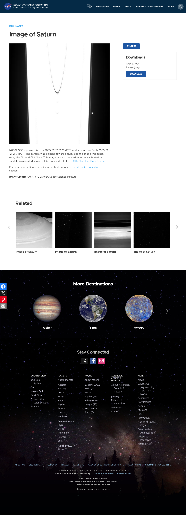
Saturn (61, 408)
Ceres (61, 429)
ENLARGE (131, 46)
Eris (60, 441)
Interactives (144, 418)
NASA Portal (134, 465)
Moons (88, 376)
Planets (62, 376)
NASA (8, 6)
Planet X (62, 449)
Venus (61, 392)
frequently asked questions (84, 167)
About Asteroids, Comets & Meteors (120, 388)
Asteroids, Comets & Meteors (117, 378)
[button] (171, 6)
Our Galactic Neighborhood (30, 8)
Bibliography (36, 465)
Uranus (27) (90, 404)
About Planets (65, 380)
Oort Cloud (37, 395)
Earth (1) (89, 388)
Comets (115, 411)
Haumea (62, 437)
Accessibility (164, 465)
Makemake (63, 433)
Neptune (62, 416)
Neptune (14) (91, 408)
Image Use (78, 465)
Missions (142, 410)
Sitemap (149, 465)
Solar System (38, 376)
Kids (140, 414)
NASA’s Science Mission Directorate (112, 474)
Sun (33, 387)
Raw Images (16, 26)
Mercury (139, 327)
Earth (93, 327)
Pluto (60, 425)
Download (136, 74)
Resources (143, 398)
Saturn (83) (90, 400)
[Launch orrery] (89, 7)
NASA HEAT (144, 444)
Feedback (52, 465)
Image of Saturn (26, 251)
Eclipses (35, 407)
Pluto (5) (89, 412)
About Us (20, 465)
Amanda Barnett (100, 479)
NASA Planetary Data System (88, 161)
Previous (9, 227)
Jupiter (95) (90, 396)
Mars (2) (88, 392)
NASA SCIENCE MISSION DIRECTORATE (106, 465)
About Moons (91, 380)
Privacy (65, 465)
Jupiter (47, 327)
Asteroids (116, 407)
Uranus (61, 412)
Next (177, 227)
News (141, 380)
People (141, 406)
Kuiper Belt (37, 391)
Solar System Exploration (30, 4)
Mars (60, 400)
